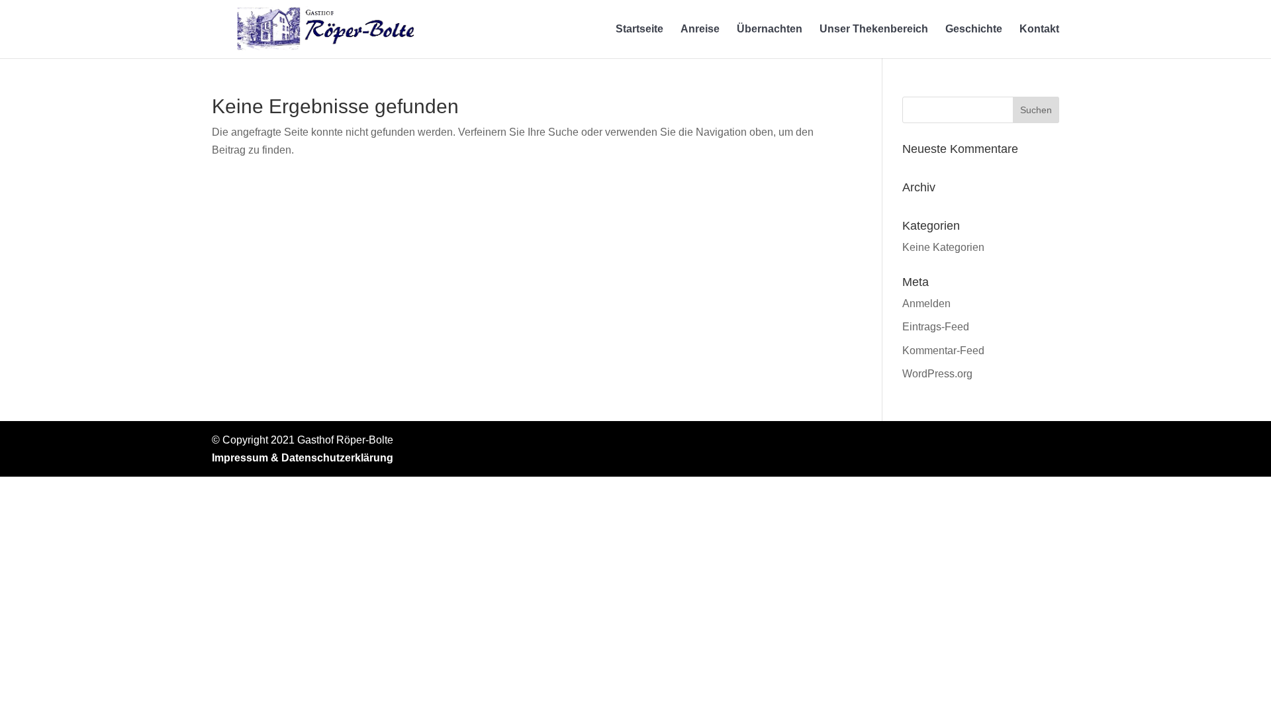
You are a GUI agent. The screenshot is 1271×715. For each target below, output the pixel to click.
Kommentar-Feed (943, 350)
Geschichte (973, 29)
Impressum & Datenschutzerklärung (302, 457)
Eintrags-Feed (935, 326)
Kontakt (1039, 29)
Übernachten (769, 29)
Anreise (700, 29)
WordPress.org (937, 373)
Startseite (639, 29)
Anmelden (926, 303)
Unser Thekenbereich (874, 29)
